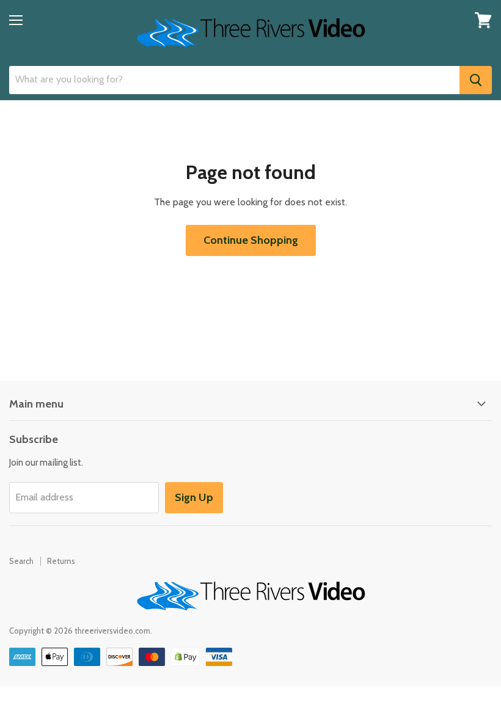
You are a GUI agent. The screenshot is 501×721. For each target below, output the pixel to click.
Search (21, 561)
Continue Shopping (250, 240)
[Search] (475, 80)
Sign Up (194, 497)
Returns (61, 561)
